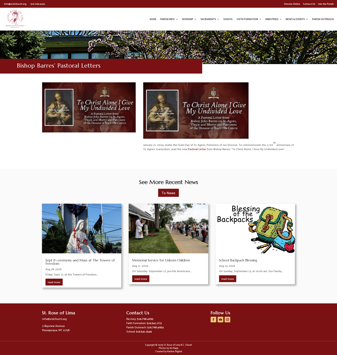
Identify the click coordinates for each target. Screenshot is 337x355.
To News (168, 193)
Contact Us (309, 4)
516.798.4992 (38, 4)
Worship (187, 19)
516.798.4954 (155, 327)
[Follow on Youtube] (220, 319)
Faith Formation (247, 19)
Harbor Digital (174, 351)
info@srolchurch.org (15, 4)
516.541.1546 (144, 331)
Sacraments (208, 19)
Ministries (271, 19)
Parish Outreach (323, 19)
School (228, 19)
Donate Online (292, 4)
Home (153, 19)
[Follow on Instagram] (227, 319)
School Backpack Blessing (238, 260)
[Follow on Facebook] (213, 319)
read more (54, 282)
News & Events (295, 19)
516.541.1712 (154, 323)
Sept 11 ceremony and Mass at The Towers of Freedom (80, 262)
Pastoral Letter (197, 149)
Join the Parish (326, 4)
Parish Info (167, 19)
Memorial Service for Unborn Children (161, 260)
